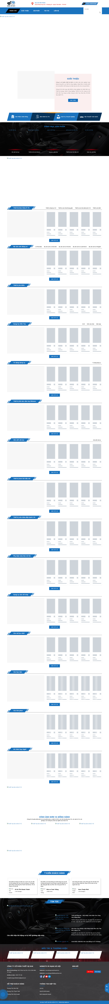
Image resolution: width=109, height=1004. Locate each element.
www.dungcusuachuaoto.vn (52, 970)
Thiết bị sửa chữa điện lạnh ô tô (83, 208)
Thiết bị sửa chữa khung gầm (65, 208)
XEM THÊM (73, 100)
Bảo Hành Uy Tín (45, 116)
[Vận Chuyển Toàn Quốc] (82, 116)
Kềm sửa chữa (90, 324)
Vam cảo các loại (53, 152)
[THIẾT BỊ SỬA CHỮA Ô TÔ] (11, 3)
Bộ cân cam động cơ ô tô (91, 152)
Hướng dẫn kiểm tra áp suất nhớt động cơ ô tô (85, 932)
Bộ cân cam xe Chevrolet (50, 246)
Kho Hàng (97, 971)
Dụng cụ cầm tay (15, 152)
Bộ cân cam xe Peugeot (95, 246)
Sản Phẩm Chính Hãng (21, 116)
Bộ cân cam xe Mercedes (35, 246)
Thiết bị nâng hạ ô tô (51, 208)
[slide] (54, 43)
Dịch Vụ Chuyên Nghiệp (68, 116)
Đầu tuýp (98, 324)
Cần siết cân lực (97, 440)
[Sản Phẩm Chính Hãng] (13, 116)
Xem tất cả (54, 240)
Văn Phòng (90, 971)
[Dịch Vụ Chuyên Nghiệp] (58, 116)
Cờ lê (83, 324)
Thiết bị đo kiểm (97, 208)
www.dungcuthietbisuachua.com (54, 973)
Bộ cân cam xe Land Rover (80, 246)
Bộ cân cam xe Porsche (65, 246)
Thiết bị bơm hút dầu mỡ (34, 152)
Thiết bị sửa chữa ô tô (72, 152)
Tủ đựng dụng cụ (96, 362)
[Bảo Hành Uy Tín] (37, 116)
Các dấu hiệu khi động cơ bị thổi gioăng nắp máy (25, 935)
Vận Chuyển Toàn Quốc (91, 116)
